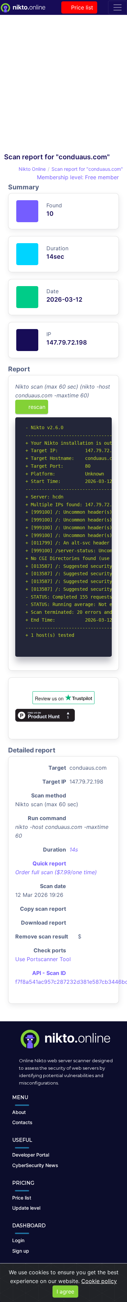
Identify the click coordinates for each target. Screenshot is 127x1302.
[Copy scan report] (85, 409)
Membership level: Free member (77, 177)
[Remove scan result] (107, 409)
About (19, 1112)
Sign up (20, 1251)
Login (18, 1240)
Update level (26, 1208)
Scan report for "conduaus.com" (87, 169)
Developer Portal (30, 1155)
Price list (81, 7)
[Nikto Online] (22, 7)
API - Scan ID (49, 973)
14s (73, 849)
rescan (36, 406)
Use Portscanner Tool (43, 959)
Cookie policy (99, 1281)
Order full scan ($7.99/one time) (56, 872)
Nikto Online (32, 169)
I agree (65, 1291)
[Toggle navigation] (117, 7)
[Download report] (96, 409)
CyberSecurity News (35, 1165)
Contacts (22, 1122)
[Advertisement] (63, 85)
